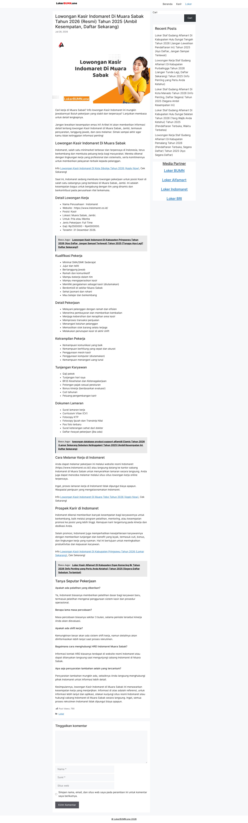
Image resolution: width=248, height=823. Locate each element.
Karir (179, 4)
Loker (188, 4)
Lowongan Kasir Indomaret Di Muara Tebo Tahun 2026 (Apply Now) (99, 497)
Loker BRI (174, 198)
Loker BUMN (174, 170)
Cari (155, 12)
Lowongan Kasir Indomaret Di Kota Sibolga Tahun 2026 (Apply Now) (99, 168)
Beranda (168, 4)
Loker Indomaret (174, 189)
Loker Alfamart (174, 180)
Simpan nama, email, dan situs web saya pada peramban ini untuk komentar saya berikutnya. (102, 794)
